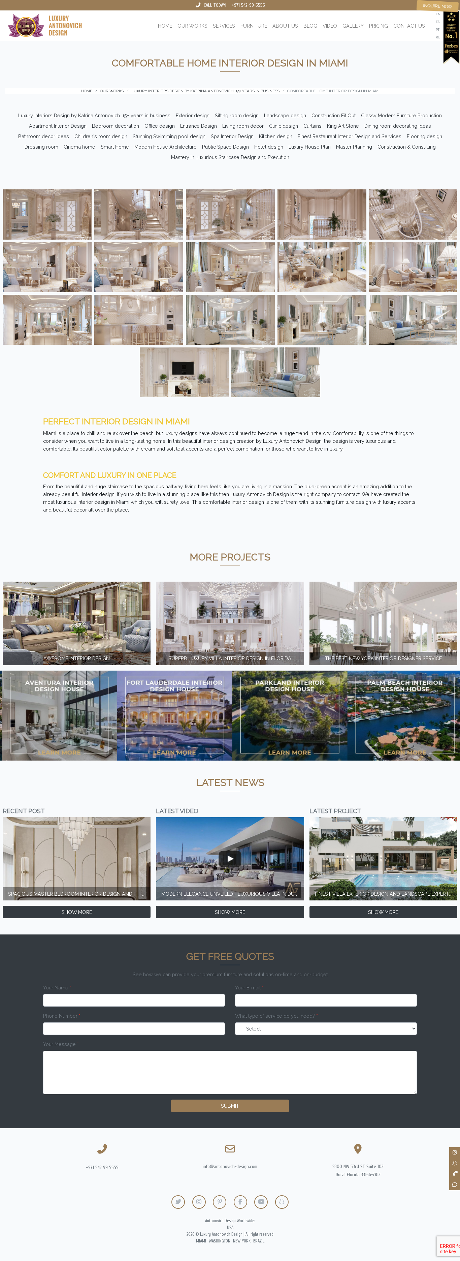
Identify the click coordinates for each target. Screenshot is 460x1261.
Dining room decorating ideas (397, 126)
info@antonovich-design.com (230, 1166)
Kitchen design (275, 136)
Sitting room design (237, 115)
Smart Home (115, 147)
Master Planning (354, 147)
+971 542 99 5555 (102, 1167)
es (437, 22)
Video (330, 26)
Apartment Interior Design (58, 126)
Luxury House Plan (310, 147)
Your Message (61, 1044)
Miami (201, 1241)
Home (165, 26)
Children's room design (100, 136)
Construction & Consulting (406, 147)
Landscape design (285, 115)
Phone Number (61, 1016)
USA (230, 1227)
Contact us (409, 26)
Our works (192, 26)
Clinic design (283, 126)
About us (285, 26)
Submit (230, 1106)
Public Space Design (225, 147)
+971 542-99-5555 (248, 5)
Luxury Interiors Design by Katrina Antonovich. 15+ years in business (94, 115)
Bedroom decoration (115, 126)
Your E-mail (249, 987)
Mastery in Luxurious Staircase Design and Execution (230, 157)
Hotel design (268, 147)
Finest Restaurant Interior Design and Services (349, 136)
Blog (310, 26)
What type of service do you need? (276, 1016)
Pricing (378, 26)
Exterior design (192, 115)
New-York (242, 1241)
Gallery (353, 26)
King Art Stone (343, 126)
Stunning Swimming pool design (169, 136)
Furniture (253, 26)
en (438, 14)
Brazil (258, 1241)
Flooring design (424, 136)
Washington (219, 1241)
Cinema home (79, 147)
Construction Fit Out (333, 115)
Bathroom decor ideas (43, 136)
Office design (159, 126)
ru (438, 37)
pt (437, 29)
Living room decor (243, 126)
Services (224, 26)
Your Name (57, 987)
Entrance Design (198, 126)
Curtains (312, 126)
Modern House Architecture (165, 147)
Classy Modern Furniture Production (401, 115)
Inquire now (438, 6)
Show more (77, 912)
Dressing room (41, 147)
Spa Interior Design (232, 136)
